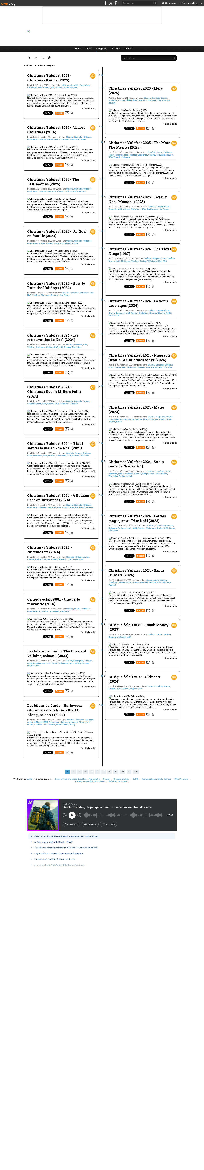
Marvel (39, 722)
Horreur (74, 722)
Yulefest (46, 88)
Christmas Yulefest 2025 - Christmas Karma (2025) (49, 77)
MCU (45, 722)
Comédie (74, 85)
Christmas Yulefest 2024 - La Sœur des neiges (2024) (138, 303)
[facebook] (105, 3)
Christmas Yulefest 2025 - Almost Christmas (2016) (56, 129)
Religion (127, 419)
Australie (150, 367)
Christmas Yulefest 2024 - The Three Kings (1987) (140, 251)
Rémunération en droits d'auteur (156, 779)
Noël (40, 88)
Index (88, 48)
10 (122, 772)
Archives (115, 48)
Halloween (65, 722)
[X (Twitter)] (111, 3)
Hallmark (126, 157)
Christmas (32, 88)
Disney (72, 725)
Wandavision (62, 725)
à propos (110, 824)
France (36, 243)
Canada (117, 157)
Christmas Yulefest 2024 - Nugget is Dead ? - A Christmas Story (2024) (140, 357)
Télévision (76, 347)
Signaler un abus (121, 779)
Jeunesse (88, 507)
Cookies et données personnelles (90, 781)
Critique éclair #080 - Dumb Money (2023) (139, 627)
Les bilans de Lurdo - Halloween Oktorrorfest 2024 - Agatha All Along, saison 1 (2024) (55, 710)
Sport (36, 666)
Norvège (153, 313)
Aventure (69, 720)
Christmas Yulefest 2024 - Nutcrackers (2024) (49, 549)
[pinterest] (116, 3)
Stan (170, 367)
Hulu (81, 559)
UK (52, 88)
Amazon (166, 100)
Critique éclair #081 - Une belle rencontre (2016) (53, 601)
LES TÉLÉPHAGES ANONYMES (107, 31)
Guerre (36, 611)
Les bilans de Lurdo (42, 663)
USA (56, 139)
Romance (74, 139)
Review (58, 88)
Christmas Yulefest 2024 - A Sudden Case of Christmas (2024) (58, 497)
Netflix (78, 663)
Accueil (77, 48)
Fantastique (85, 85)
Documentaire (152, 580)
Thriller (112, 689)
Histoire (44, 611)
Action (69, 661)
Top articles (94, 779)
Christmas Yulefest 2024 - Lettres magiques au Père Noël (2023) (137, 518)
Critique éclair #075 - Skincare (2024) (135, 679)
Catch (54, 663)
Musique (73, 88)
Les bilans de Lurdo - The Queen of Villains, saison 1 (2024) (56, 653)
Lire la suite (89, 108)
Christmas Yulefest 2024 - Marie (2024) (136, 409)
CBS (165, 367)
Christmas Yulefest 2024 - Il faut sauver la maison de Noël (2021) (55, 445)
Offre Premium (181, 779)
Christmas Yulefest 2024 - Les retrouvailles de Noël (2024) (52, 337)
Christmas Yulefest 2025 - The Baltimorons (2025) (53, 181)
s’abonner (73, 824)
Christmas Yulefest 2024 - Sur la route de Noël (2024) (136, 464)
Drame (66, 88)
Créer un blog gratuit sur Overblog (70, 779)
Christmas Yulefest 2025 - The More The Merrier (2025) (139, 145)
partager (92, 824)
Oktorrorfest (84, 722)
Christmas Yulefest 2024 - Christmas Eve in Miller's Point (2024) (54, 391)
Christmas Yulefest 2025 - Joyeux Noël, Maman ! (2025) (138, 199)
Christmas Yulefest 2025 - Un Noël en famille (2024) (57, 233)
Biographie (78, 661)
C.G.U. (135, 779)
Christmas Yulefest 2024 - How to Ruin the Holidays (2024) (56, 285)
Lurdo (29, 779)
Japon (71, 663)
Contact (128, 48)
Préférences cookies (118, 781)
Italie (64, 507)
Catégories (101, 48)
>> (136, 772)
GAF (56, 347)
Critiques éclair (86, 293)
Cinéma (65, 85)
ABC (165, 261)
